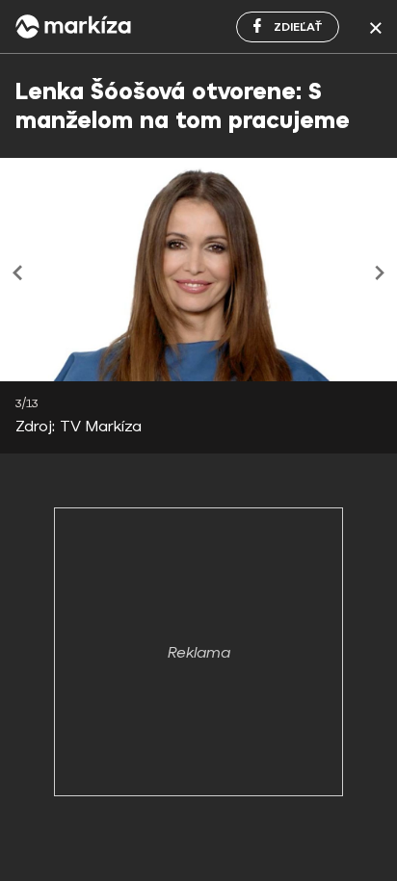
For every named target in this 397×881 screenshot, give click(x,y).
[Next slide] (377, 272)
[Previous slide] (20, 272)
